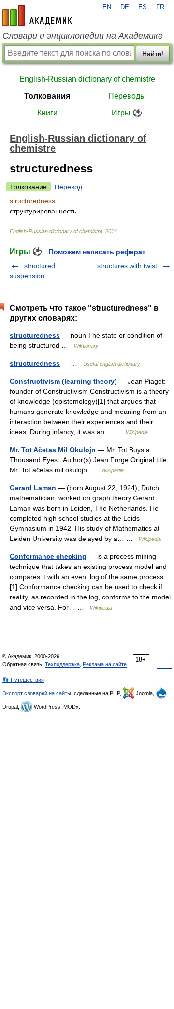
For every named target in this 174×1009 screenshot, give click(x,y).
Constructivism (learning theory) (63, 381)
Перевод (68, 187)
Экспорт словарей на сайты (36, 693)
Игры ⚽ (127, 113)
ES (142, 7)
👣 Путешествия (23, 679)
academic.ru (37, 15)
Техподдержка (62, 664)
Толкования (47, 96)
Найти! (152, 53)
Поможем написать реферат (97, 252)
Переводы (127, 96)
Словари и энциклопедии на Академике (82, 36)
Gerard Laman (33, 488)
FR (160, 7)
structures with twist (127, 266)
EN (106, 7)
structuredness (35, 335)
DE (124, 7)
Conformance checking (48, 556)
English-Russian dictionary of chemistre (87, 79)
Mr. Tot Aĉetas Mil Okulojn (53, 450)
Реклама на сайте (105, 664)
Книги (47, 113)
